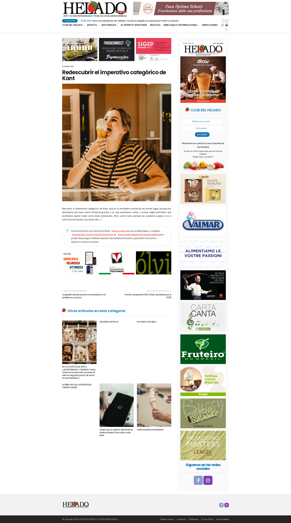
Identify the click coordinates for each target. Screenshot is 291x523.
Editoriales (109, 25)
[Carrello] (226, 25)
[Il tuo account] (221, 25)
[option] (150, 21)
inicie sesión (118, 230)
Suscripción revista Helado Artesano (92, 234)
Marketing (69, 66)
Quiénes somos (167, 519)
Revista (92, 25)
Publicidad (193, 519)
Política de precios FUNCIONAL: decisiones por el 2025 (148, 296)
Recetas (155, 25)
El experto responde (134, 25)
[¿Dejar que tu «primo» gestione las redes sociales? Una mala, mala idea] (117, 405)
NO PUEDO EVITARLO (146, 321)
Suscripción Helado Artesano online (138, 234)
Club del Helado (72, 25)
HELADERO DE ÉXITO (109, 321)
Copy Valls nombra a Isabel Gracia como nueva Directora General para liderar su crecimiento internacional (143, 20)
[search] (226, 29)
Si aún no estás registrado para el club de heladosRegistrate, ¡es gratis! (203, 154)
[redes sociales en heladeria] (154, 405)
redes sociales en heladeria (150, 429)
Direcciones (210, 25)
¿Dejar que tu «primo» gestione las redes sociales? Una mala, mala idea (116, 432)
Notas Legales (223, 519)
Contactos (181, 519)
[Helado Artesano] (75, 504)
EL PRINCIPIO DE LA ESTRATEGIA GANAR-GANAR (77, 386)
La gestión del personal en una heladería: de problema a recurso (83, 296)
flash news (69, 21)
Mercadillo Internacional (180, 25)
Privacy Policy (207, 519)
